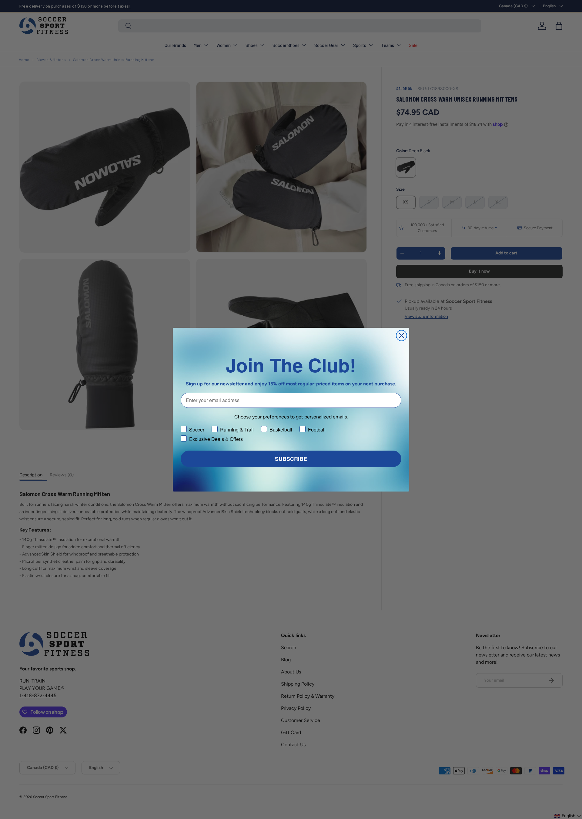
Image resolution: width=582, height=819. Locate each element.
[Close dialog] (401, 335)
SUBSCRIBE (291, 459)
